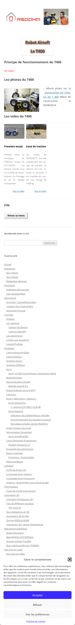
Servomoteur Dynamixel (19, 432)
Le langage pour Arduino (19, 474)
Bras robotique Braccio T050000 (22, 545)
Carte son (11, 394)
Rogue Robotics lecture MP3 (20, 390)
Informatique (11, 486)
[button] (70, 559)
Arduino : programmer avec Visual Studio (27, 482)
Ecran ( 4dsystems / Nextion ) (21, 398)
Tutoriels (8, 314)
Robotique (9, 268)
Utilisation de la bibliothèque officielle (29, 415)
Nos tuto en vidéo (13, 549)
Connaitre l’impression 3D (19, 499)
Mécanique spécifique (15, 528)
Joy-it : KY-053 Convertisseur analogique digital (32, 373)
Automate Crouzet (15, 310)
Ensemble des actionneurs (19, 449)
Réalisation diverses (16, 281)
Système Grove (14, 360)
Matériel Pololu (14, 377)
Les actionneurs (14, 335)
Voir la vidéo (18, 191)
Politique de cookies (35, 621)
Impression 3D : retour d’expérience (24, 524)
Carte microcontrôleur (17, 352)
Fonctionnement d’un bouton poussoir (30, 419)
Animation (9, 285)
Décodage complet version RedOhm (29, 423)
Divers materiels (14, 453)
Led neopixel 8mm (15, 293)
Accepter (37, 595)
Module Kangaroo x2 (19, 444)
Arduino (10, 319)
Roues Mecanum (15, 532)
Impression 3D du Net (17, 516)
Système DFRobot (15, 365)
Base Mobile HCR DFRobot (20, 537)
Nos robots (12, 272)
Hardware (9, 348)
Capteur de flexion (18, 327)
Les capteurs (12, 323)
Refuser (37, 604)
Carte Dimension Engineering (21, 440)
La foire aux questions (17, 340)
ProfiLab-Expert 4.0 (16, 470)
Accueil (7, 264)
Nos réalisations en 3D (17, 511)
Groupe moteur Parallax (18, 541)
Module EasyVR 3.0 (18, 386)
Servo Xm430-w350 (18, 436)
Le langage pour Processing (20, 478)
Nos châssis (12, 277)
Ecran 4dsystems (17, 402)
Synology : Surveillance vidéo (21, 302)
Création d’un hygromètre (19, 306)
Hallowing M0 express (17, 289)
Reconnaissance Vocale (18, 381)
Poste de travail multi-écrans (21, 491)
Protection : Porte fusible (21, 457)
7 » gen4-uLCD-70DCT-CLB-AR (25, 407)
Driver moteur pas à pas (18, 428)
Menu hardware (14, 461)
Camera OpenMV (17, 331)
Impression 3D (11, 495)
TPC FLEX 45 (14, 507)
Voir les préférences (37, 614)
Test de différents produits (20, 503)
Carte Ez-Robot (14, 356)
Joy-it (9, 369)
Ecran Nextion (15, 411)
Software (8, 465)
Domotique (10, 298)
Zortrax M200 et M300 (17, 520)
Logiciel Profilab (14, 344)
